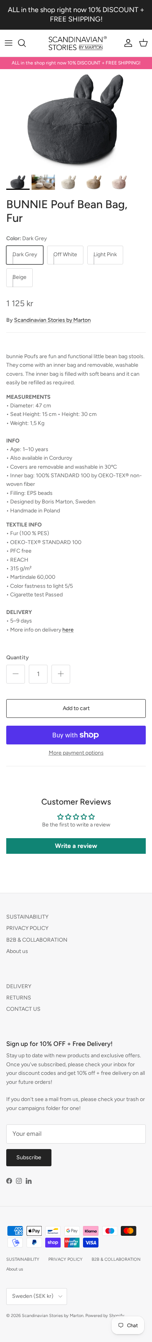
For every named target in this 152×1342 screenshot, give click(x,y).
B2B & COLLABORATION (36, 940)
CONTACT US (23, 1009)
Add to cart (76, 708)
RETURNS (18, 997)
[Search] (25, 43)
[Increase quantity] (60, 674)
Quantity (17, 657)
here (68, 629)
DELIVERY (18, 986)
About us (17, 951)
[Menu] (8, 43)
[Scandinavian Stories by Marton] (76, 43)
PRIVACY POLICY (27, 928)
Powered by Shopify (104, 1315)
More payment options (76, 753)
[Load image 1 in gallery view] (76, 120)
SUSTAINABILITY (27, 917)
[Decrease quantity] (15, 674)
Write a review (76, 845)
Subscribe (28, 1157)
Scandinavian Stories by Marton (52, 320)
